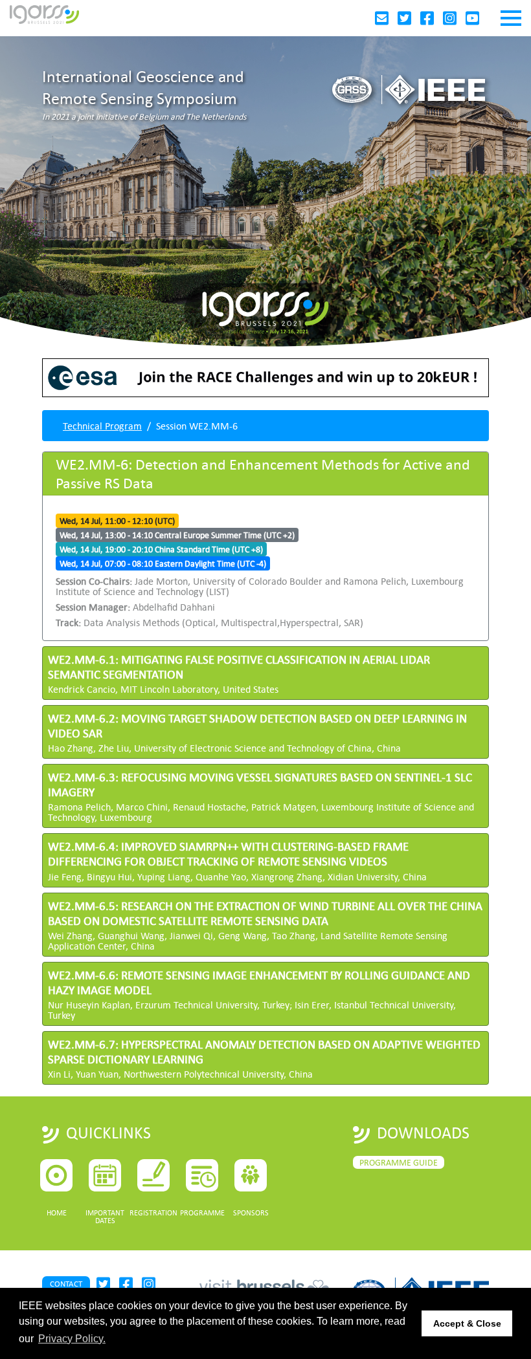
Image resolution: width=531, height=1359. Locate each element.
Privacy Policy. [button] (72, 1338)
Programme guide (398, 1162)
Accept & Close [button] (467, 1323)
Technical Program (102, 425)
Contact (66, 1283)
